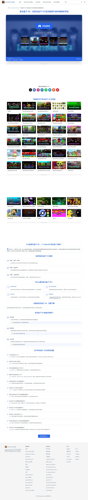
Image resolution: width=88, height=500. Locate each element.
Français (77, 454)
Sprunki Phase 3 (29, 482)
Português (69, 459)
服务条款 (48, 454)
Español (77, 456)
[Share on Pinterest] (57, 89)
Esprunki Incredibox (30, 454)
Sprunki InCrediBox (28, 2)
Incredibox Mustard (50, 472)
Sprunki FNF (48, 474)
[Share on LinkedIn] (42, 89)
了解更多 (48, 456)
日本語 (77, 451)
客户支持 (48, 449)
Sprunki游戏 (56, 2)
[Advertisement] (44, 73)
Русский (69, 462)
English (68, 449)
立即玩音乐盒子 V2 (44, 436)
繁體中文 (69, 451)
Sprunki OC (48, 480)
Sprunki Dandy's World (51, 469)
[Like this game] (77, 59)
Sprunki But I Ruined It (51, 485)
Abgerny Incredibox (50, 464)
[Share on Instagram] (38, 89)
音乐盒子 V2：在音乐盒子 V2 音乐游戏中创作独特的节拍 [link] (32, 7)
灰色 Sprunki (49, 462)
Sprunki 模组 (28, 477)
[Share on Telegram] (49, 89)
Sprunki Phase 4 (29, 474)
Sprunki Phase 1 (49, 477)
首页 (20, 2)
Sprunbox (27, 487)
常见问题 (27, 469)
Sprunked (38, 2)
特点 (26, 464)
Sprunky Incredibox (30, 490)
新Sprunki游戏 (28, 462)
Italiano (77, 459)
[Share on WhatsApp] (45, 89)
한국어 (68, 456)
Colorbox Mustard (50, 459)
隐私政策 (48, 451)
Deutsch (69, 454)
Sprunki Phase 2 (29, 480)
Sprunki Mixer (49, 490)
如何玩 (27, 467)
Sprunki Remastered (51, 467)
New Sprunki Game (15, 7)
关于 (26, 472)
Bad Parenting (28, 485)
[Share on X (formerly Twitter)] (30, 89)
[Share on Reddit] (53, 89)
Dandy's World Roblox (51, 482)
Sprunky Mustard (50, 487)
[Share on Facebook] (34, 89)
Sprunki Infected (47, 2)
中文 (76, 449)
